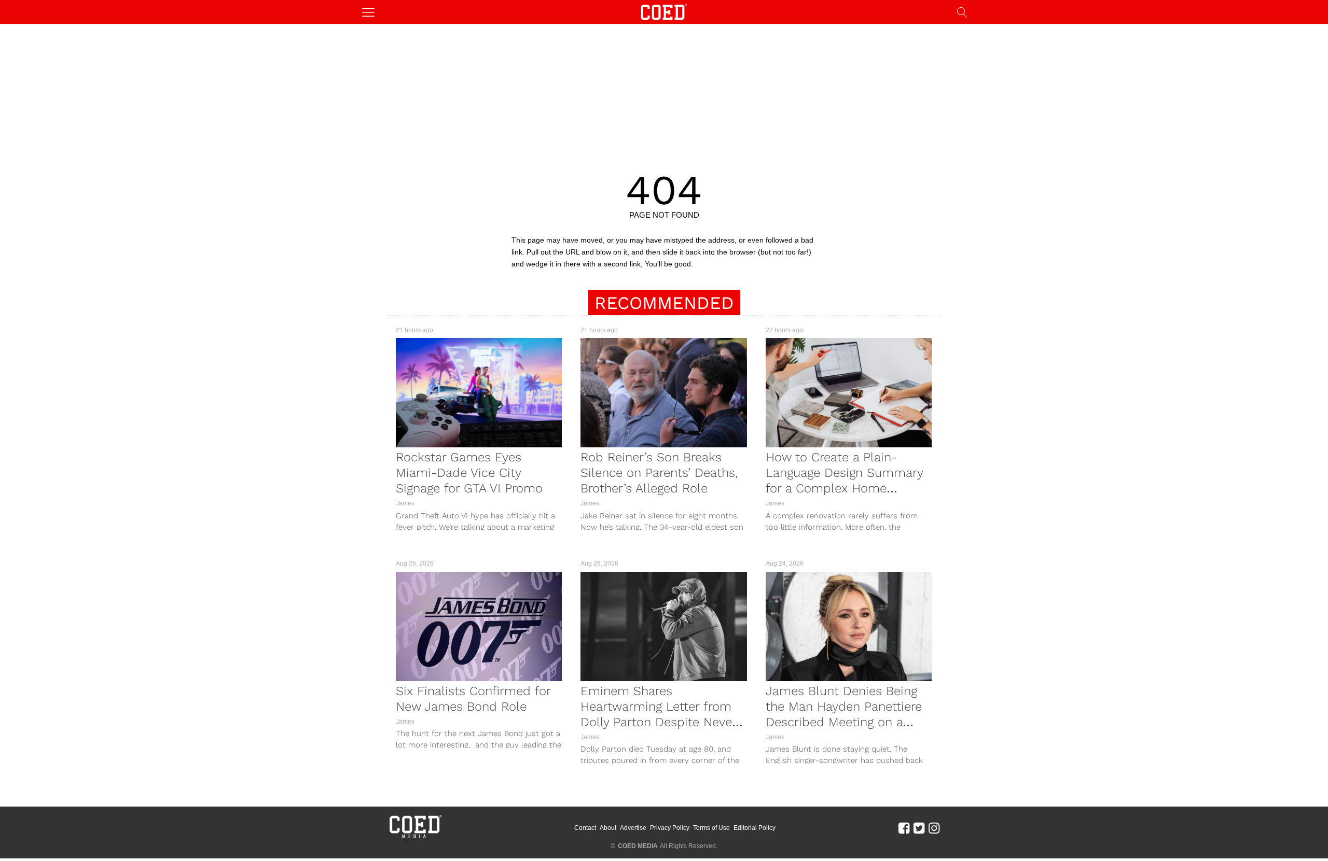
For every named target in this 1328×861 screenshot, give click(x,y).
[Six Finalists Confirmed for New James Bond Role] (479, 626)
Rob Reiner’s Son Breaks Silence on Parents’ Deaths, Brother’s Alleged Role (659, 473)
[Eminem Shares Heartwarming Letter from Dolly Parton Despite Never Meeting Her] (663, 626)
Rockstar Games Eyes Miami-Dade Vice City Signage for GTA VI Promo (469, 473)
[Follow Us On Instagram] (934, 827)
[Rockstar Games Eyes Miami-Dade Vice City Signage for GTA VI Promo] (479, 392)
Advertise (633, 827)
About (608, 827)
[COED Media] (415, 837)
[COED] (664, 11)
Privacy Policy (669, 827)
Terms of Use (711, 827)
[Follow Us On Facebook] (903, 827)
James (405, 503)
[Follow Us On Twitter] (918, 827)
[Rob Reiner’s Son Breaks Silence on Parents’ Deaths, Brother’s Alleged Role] (663, 392)
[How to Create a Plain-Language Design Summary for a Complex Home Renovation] (849, 392)
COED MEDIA (638, 846)
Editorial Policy (755, 827)
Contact (585, 827)
